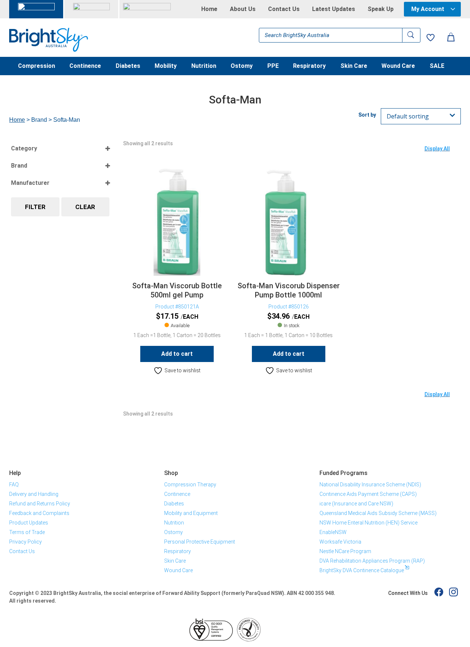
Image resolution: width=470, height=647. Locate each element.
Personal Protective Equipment (199, 542)
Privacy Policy (25, 542)
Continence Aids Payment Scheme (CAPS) (368, 494)
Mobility (166, 66)
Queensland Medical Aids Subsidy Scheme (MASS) (378, 513)
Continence (85, 66)
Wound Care (398, 66)
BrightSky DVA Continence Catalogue (361, 570)
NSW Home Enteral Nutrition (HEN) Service (368, 523)
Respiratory (309, 66)
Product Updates (28, 523)
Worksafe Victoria (340, 542)
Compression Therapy (190, 484)
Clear (85, 207)
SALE (437, 66)
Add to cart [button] (177, 353)
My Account (427, 9)
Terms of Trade (27, 532)
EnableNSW (333, 532)
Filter (35, 207)
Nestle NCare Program (345, 551)
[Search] (411, 35)
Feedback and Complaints (39, 513)
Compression (36, 66)
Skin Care (353, 66)
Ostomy (242, 66)
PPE (273, 66)
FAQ (14, 484)
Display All (437, 148)
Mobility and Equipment (191, 513)
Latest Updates (333, 9)
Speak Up (381, 9)
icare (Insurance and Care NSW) (356, 504)
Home (209, 9)
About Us (243, 9)
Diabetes (128, 66)
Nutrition (203, 66)
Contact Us (284, 9)
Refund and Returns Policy (39, 504)
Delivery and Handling (33, 494)
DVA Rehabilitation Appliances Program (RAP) (372, 561)
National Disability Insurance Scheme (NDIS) (370, 484)
